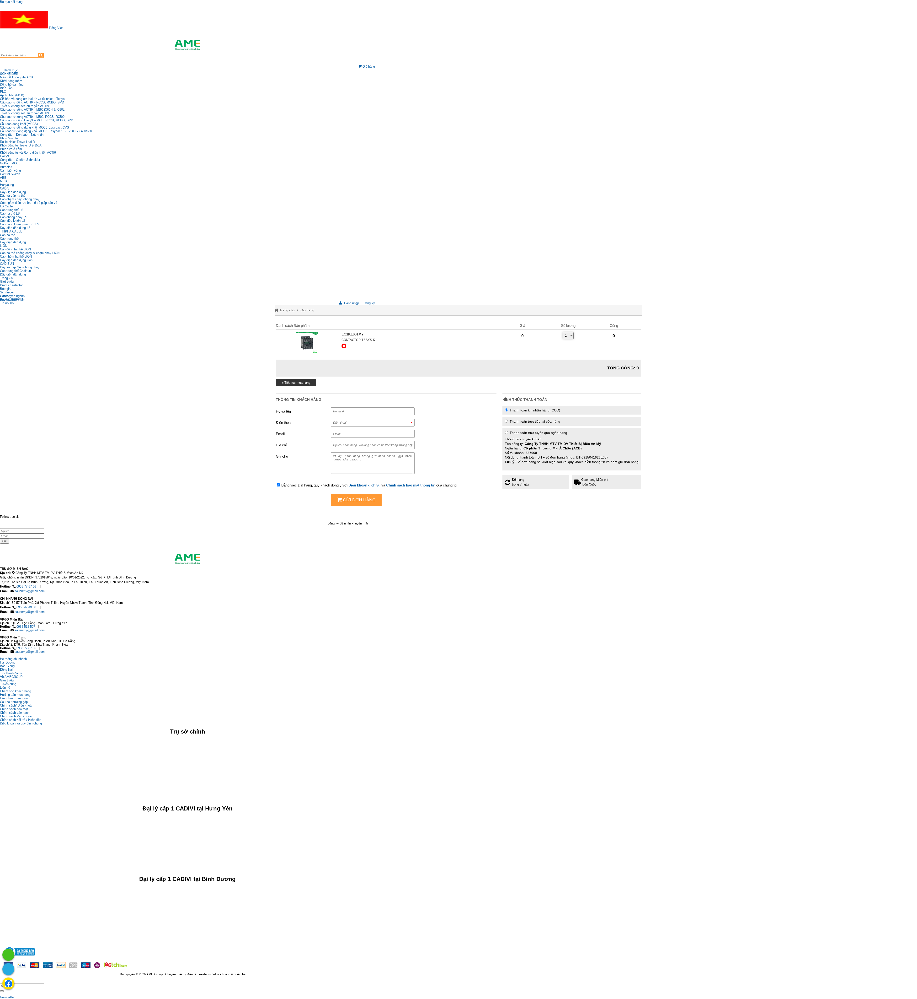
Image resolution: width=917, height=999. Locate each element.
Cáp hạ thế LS (10, 213)
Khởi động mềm (11, 81)
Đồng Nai (6, 669)
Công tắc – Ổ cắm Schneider (20, 160)
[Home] (187, 45)
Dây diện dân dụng (13, 242)
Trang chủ (286, 310)
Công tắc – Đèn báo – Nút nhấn (21, 134)
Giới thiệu (7, 281)
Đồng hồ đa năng (11, 84)
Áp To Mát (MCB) (12, 95)
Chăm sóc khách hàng (15, 691)
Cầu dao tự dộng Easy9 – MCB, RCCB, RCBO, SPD (36, 120)
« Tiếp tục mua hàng (296, 382)
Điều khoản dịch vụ (364, 485)
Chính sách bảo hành (14, 712)
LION (3, 246)
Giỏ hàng (307, 310)
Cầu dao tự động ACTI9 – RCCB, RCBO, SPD (32, 102)
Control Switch (10, 174)
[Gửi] (2, 991)
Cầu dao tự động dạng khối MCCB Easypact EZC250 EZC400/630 (46, 131)
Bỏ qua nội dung (11, 2)
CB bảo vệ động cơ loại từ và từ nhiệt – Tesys (32, 99)
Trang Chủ (7, 278)
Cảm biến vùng (10, 170)
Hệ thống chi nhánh (13, 659)
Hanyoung (7, 185)
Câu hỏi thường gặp (14, 702)
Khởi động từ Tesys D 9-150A (21, 145)
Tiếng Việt (55, 28)
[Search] (41, 55)
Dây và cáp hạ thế (12, 195)
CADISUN (7, 263)
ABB (3, 177)
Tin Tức (5, 292)
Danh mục (10, 70)
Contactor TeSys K (358, 340)
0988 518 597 (25, 626)
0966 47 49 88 (26, 607)
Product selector (11, 285)
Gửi (4, 541)
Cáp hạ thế (7, 235)
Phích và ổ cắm (11, 149)
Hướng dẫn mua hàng (15, 695)
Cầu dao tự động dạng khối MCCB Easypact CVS (34, 127)
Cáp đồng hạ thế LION (15, 249)
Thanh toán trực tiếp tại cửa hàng (534, 421)
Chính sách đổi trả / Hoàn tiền (20, 720)
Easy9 (4, 156)
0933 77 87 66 (26, 586)
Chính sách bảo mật (14, 709)
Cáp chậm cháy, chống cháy (19, 199)
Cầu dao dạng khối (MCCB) (19, 124)
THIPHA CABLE (11, 231)
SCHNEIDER (9, 74)
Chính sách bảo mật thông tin (410, 485)
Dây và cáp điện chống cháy (19, 267)
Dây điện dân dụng (13, 192)
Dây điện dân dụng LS (15, 228)
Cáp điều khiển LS (12, 220)
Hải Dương (7, 662)
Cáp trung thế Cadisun (15, 271)
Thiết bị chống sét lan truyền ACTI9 (24, 106)
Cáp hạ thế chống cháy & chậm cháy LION (29, 253)
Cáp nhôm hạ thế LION (16, 256)
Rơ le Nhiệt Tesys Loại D (17, 142)
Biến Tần (6, 88)
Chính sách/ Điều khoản (16, 705)
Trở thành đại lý (11, 673)
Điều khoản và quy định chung (21, 723)
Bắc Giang (7, 666)
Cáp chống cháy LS (13, 217)
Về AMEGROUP (11, 677)
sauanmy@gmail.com (30, 591)
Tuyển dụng (8, 299)
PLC (3, 91)
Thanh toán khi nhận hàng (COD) (534, 410)
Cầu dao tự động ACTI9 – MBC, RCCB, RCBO (32, 117)
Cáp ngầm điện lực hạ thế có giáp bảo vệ (28, 203)
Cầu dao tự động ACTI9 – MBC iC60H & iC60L (32, 109)
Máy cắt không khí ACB (16, 77)
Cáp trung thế (9, 238)
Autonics (6, 167)
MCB (3, 181)
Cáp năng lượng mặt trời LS (19, 224)
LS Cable (6, 206)
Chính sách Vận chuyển (16, 716)
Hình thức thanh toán (14, 698)
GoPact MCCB (10, 163)
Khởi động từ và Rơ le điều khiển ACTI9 (28, 152)
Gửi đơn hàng (359, 499)
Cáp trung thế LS (11, 210)
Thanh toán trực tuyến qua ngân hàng (572, 447)
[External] (307, 343)
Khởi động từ (9, 138)
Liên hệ (5, 296)
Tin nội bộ (7, 303)
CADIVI (5, 188)
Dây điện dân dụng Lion (16, 260)
